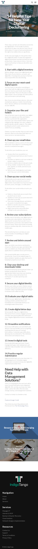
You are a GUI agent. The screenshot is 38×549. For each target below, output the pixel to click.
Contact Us (6, 530)
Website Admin (11, 31)
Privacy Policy (6, 538)
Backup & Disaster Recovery (11, 516)
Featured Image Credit (12, 400)
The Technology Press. (22, 406)
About (4, 499)
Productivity (19, 11)
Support (5, 533)
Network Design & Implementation (13, 521)
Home (4, 496)
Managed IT (6, 511)
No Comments (28, 31)
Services (5, 501)
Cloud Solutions (7, 518)
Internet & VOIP (7, 513)
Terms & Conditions (8, 535)
